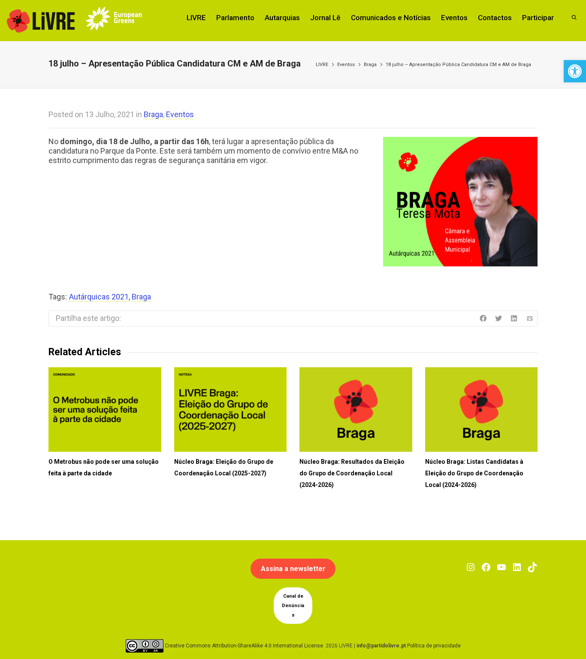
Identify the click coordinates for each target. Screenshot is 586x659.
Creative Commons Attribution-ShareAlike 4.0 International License (244, 646)
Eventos (454, 17)
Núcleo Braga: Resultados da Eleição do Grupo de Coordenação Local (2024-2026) (352, 473)
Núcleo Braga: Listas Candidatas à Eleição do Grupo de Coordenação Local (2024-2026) (474, 473)
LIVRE (196, 17)
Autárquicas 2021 (99, 296)
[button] (575, 71)
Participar (538, 17)
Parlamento (235, 17)
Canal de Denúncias (293, 605)
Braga (370, 64)
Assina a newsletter (293, 569)
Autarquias (282, 17)
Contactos (495, 17)
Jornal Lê (325, 17)
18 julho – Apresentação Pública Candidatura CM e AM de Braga (458, 64)
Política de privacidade (434, 646)
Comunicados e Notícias (391, 17)
